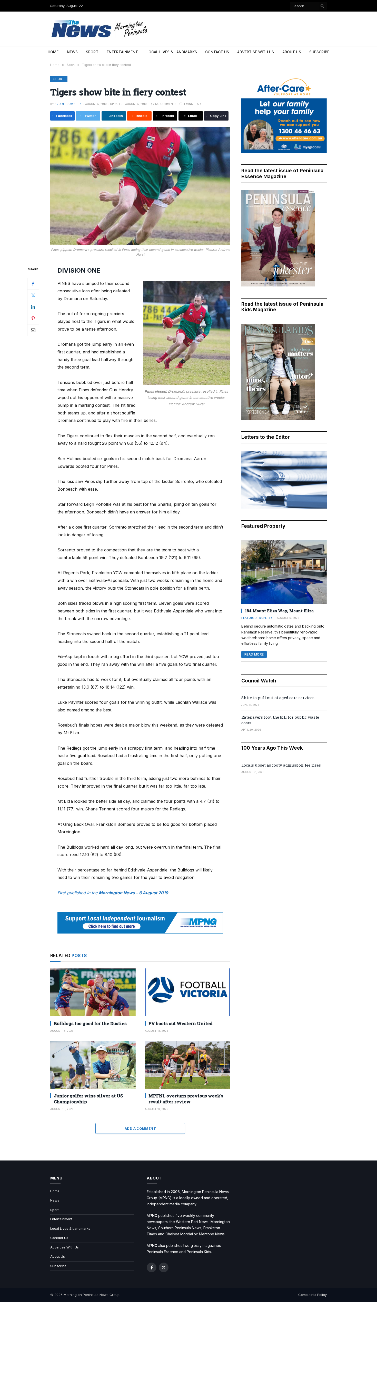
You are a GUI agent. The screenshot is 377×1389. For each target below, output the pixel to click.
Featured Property (257, 617)
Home (53, 52)
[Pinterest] (33, 318)
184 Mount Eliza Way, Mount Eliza (279, 610)
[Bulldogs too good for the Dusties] (93, 992)
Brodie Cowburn (68, 103)
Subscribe (319, 52)
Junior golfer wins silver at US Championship (88, 1099)
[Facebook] (33, 284)
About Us (291, 52)
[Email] (33, 330)
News (72, 52)
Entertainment (122, 52)
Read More (254, 654)
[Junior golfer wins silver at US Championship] (93, 1065)
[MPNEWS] (100, 28)
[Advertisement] (188, 1345)
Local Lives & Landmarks (171, 52)
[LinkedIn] (33, 307)
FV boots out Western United (180, 1023)
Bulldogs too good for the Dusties (90, 1023)
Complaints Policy (312, 1295)
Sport (92, 52)
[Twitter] (33, 295)
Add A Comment (140, 1128)
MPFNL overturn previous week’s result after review (185, 1099)
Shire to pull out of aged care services (277, 697)
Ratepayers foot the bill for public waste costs (280, 720)
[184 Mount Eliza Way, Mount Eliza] (284, 572)
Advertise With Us (255, 52)
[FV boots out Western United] (187, 992)
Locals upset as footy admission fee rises (281, 765)
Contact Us (217, 52)
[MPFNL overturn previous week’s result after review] (187, 1065)
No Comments (165, 103)
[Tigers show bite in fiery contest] (140, 186)
